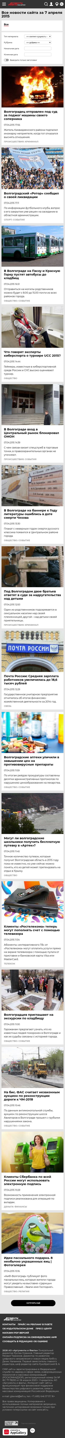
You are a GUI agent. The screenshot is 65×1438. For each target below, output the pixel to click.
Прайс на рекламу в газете (35, 1324)
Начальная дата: (11, 48)
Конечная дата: (11, 54)
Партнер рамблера (28, 1423)
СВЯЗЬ (7, 706)
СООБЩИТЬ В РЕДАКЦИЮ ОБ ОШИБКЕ (25, 1341)
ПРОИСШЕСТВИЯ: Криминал (21, 142)
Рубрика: (8, 42)
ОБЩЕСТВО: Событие (17, 301)
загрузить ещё (33, 1303)
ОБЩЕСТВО (10, 378)
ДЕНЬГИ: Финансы (15, 1207)
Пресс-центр (44, 1328)
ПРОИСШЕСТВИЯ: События (20, 459)
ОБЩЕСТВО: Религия (16, 1291)
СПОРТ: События (14, 220)
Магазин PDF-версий (15, 1332)
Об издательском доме (17, 1328)
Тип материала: (11, 36)
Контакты (8, 1324)
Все (6, 24)
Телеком (9, 964)
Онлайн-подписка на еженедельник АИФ (29, 1337)
